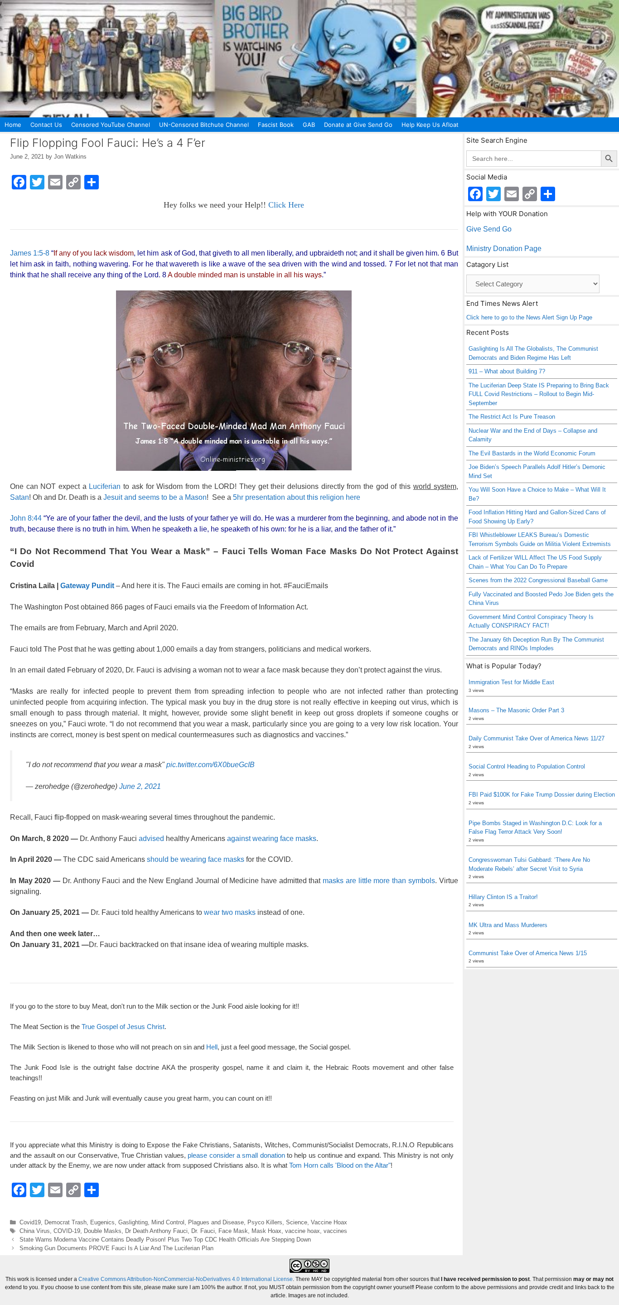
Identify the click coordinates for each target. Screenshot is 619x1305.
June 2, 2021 (140, 786)
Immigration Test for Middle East (511, 682)
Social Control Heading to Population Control (527, 766)
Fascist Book (276, 124)
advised (151, 838)
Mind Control (167, 1222)
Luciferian (105, 486)
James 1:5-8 (29, 253)
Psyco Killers (264, 1222)
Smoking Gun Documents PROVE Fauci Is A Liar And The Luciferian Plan (116, 1248)
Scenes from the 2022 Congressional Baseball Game (538, 580)
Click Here (286, 204)
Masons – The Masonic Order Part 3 (516, 710)
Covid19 (30, 1222)
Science (296, 1222)
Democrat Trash (65, 1222)
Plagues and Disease (216, 1222)
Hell (212, 1047)
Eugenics (102, 1222)
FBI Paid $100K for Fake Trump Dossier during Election (542, 794)
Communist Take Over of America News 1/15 (528, 953)
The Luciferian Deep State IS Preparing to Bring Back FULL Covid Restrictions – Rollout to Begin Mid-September (539, 394)
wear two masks (230, 912)
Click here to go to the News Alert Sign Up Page (529, 317)
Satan (19, 497)
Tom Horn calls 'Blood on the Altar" (340, 1165)
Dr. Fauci (203, 1231)
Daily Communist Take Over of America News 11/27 (536, 738)
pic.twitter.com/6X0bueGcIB (210, 764)
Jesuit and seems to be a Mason (155, 497)
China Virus (34, 1231)
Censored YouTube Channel (110, 124)
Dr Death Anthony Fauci (156, 1231)
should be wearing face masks (195, 859)
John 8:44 (26, 518)
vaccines (335, 1231)
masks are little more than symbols (377, 880)
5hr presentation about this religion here (296, 497)
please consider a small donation (236, 1155)
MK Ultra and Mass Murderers (508, 925)
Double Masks (102, 1231)
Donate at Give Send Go (358, 124)
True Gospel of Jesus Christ (123, 1026)
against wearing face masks (271, 838)
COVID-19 (66, 1231)
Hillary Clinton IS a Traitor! (503, 897)
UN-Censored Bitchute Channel (204, 124)
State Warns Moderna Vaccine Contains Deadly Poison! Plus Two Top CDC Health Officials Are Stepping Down (165, 1239)
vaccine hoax (302, 1231)
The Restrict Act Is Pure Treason (512, 416)
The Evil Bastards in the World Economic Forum (532, 453)
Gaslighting (133, 1222)
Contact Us (46, 124)
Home (13, 124)
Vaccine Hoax (329, 1222)
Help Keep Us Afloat (430, 124)
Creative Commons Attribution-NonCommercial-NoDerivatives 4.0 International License (185, 1279)
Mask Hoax (266, 1231)
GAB (309, 124)
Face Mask (233, 1231)
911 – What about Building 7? (507, 371)
